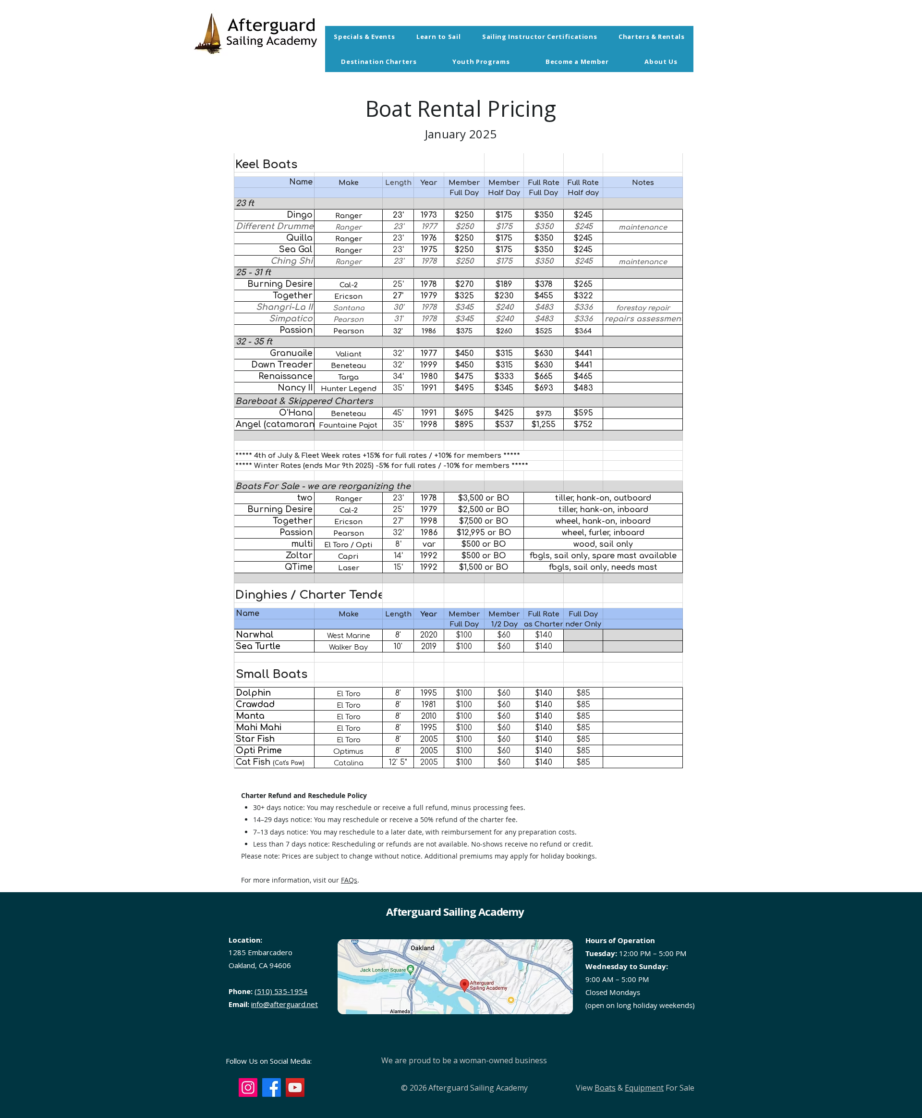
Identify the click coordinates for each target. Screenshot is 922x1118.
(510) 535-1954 (281, 991)
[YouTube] (295, 1087)
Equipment (644, 1087)
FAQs (349, 880)
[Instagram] (248, 1087)
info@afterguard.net (284, 1004)
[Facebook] (271, 1087)
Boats (605, 1087)
